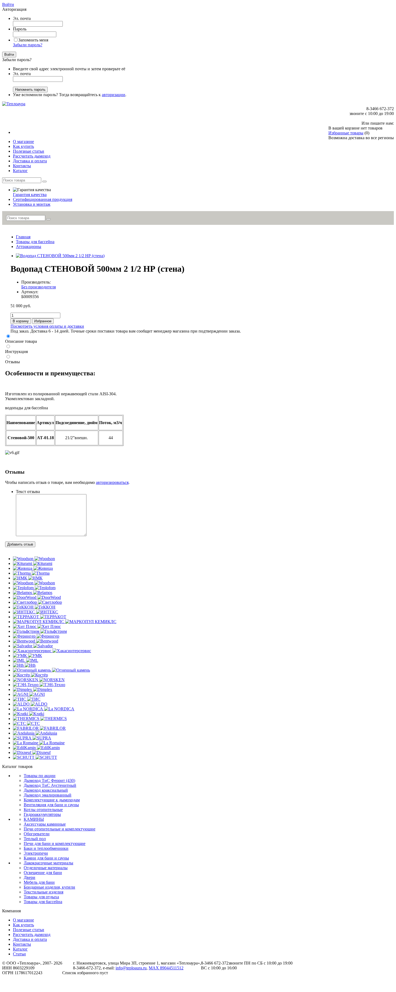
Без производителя (38, 287)
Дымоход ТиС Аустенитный (50, 785)
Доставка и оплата (30, 939)
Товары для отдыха (41, 897)
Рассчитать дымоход (31, 934)
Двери (29, 877)
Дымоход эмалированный (47, 795)
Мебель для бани (39, 882)
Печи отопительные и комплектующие (59, 829)
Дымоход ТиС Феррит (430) (49, 780)
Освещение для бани (43, 872)
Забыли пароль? (27, 45)
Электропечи (36, 853)
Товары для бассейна (35, 241)
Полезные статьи (28, 929)
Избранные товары (345, 133)
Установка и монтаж (31, 204)
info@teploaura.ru (131, 968)
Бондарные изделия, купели (49, 887)
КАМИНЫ (34, 819)
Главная (23, 237)
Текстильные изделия (43, 892)
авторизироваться (112, 482)
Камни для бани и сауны (46, 858)
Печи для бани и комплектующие (54, 843)
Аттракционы (28, 246)
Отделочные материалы (46, 867)
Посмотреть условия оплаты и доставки (47, 326)
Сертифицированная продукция (42, 199)
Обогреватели (37, 834)
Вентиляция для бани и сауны (51, 804)
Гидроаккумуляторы (42, 814)
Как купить (23, 925)
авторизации (113, 94)
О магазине (23, 920)
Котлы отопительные (43, 809)
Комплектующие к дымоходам (52, 800)
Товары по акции (39, 775)
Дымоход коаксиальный (46, 790)
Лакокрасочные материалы (48, 863)
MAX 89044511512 (166, 968)
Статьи (19, 954)
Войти (8, 4)
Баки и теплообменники (46, 848)
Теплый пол (35, 838)
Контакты (22, 944)
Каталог (20, 949)
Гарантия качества (30, 194)
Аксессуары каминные (45, 824)
